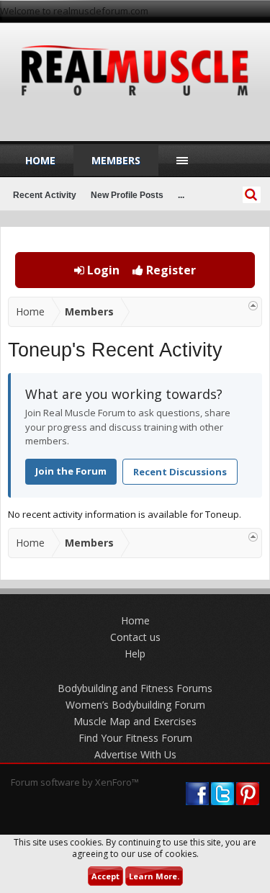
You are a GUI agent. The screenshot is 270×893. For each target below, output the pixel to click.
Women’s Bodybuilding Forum (135, 705)
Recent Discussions (180, 471)
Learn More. (154, 876)
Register (169, 270)
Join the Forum (71, 471)
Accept (105, 876)
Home (40, 160)
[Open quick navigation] (253, 305)
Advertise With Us (135, 754)
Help (135, 653)
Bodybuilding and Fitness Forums (135, 688)
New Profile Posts (127, 195)
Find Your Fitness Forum (135, 738)
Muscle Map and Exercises (135, 721)
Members (115, 160)
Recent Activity (44, 195)
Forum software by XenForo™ (75, 782)
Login (102, 270)
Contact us (135, 637)
